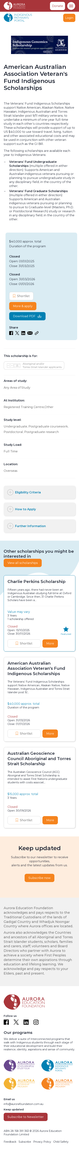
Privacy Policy (42, 1141)
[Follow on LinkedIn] (26, 1022)
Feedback (10, 1141)
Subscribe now (39, 878)
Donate (57, 6)
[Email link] (30, 334)
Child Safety (61, 1141)
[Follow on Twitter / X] (16, 1022)
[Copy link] (37, 334)
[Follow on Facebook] (6, 1022)
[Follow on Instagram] (36, 1022)
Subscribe (25, 1141)
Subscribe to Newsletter (26, 1117)
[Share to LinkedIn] (23, 334)
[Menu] (71, 6)
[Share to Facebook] (11, 334)
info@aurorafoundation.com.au (23, 1104)
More (52, 643)
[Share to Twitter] (17, 334)
